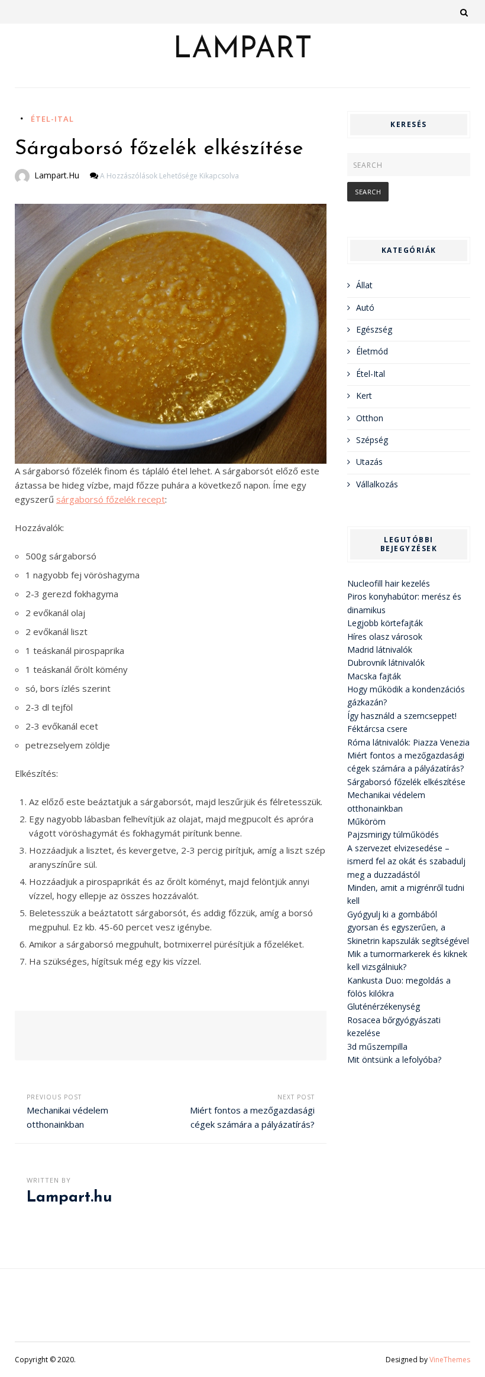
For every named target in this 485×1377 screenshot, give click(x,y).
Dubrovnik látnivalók (386, 662)
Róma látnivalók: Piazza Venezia (408, 742)
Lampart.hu (56, 175)
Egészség (374, 329)
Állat (364, 285)
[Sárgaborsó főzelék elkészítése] (170, 334)
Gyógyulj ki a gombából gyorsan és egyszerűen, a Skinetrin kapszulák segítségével (408, 927)
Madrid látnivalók (379, 649)
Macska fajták (374, 676)
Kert (364, 395)
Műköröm (366, 821)
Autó (365, 307)
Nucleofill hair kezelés (388, 583)
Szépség (372, 439)
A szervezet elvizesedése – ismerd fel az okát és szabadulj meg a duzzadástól (406, 861)
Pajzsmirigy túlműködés (393, 834)
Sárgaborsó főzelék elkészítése (406, 781)
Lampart (242, 50)
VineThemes (449, 1360)
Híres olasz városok (384, 636)
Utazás (369, 461)
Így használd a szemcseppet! (402, 715)
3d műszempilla (377, 1046)
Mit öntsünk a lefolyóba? (394, 1059)
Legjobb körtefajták (385, 623)
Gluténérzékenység (383, 1006)
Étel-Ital (52, 118)
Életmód (372, 351)
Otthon (369, 418)
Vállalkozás (377, 484)
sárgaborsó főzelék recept (110, 499)
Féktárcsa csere (377, 728)
